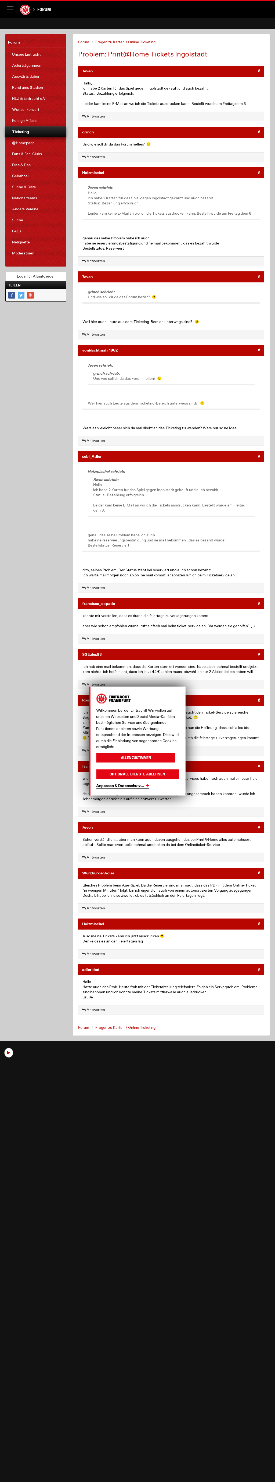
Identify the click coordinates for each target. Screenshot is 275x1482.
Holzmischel (93, 172)
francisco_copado (98, 603)
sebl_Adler (92, 456)
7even (87, 71)
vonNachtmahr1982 (100, 350)
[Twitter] (21, 295)
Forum (44, 9)
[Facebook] (11, 295)
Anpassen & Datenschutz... (120, 785)
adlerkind (90, 969)
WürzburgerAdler (98, 873)
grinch (88, 132)
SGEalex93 (92, 654)
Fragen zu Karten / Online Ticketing (125, 42)
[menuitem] (35, 54)
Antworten (95, 116)
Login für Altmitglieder (36, 276)
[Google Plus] (30, 295)
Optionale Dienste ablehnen (137, 774)
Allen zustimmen (136, 758)
